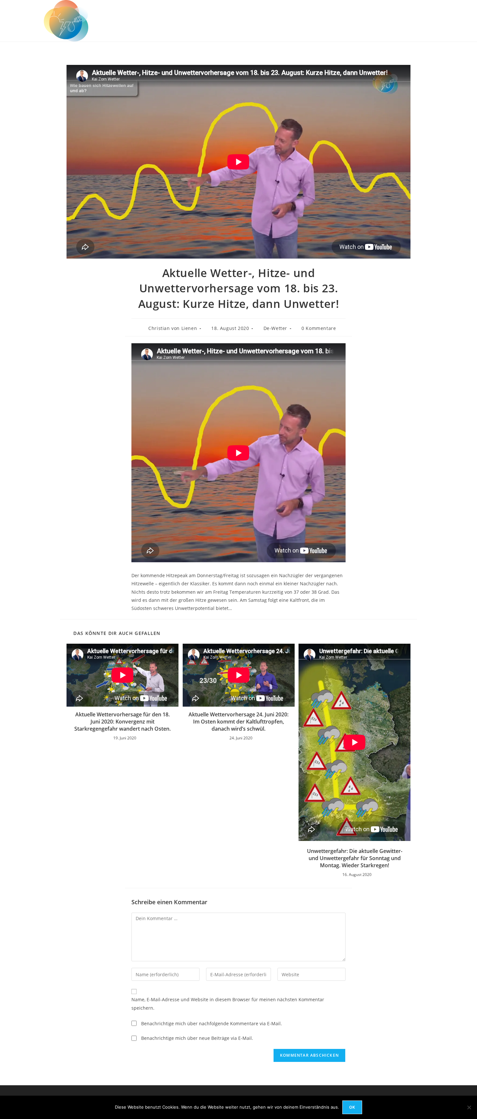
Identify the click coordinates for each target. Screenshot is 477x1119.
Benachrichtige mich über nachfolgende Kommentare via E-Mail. (211, 1023)
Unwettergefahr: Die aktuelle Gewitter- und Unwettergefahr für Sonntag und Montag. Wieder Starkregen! (354, 858)
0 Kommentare (318, 328)
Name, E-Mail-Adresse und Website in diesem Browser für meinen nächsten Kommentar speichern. (227, 1003)
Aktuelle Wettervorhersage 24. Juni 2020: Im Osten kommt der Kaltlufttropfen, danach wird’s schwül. (238, 722)
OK (352, 1107)
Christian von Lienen (172, 328)
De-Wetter (275, 328)
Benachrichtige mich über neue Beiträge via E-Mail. (197, 1038)
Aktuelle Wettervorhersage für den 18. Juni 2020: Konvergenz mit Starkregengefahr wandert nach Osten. (122, 722)
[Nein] (469, 1107)
